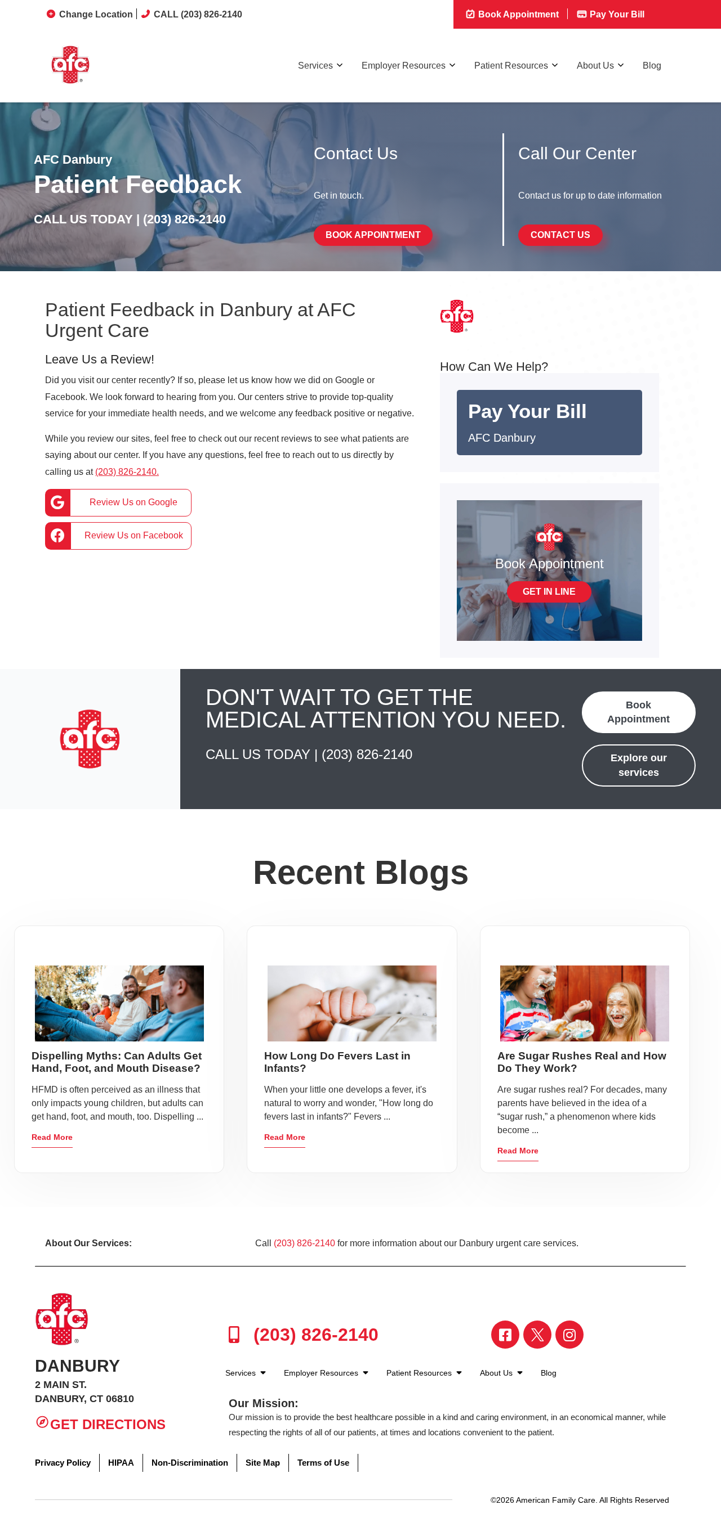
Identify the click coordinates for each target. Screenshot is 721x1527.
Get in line (549, 591)
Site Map (263, 1462)
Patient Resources (511, 65)
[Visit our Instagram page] (569, 1335)
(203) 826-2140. (127, 472)
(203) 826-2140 (184, 219)
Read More (52, 1137)
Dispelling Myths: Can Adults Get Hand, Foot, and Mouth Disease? (117, 1062)
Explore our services (639, 765)
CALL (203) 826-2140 (198, 14)
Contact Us (560, 235)
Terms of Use (323, 1462)
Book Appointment (517, 14)
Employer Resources (404, 65)
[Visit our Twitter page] (537, 1335)
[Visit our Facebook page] (505, 1335)
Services (315, 65)
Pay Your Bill (616, 14)
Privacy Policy (63, 1462)
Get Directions (108, 1424)
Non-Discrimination (190, 1462)
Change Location (96, 14)
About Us (595, 65)
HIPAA (121, 1462)
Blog (652, 65)
